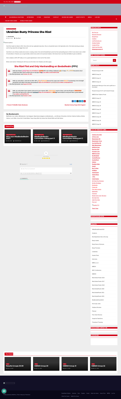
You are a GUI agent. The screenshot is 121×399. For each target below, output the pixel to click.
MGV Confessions (96, 270)
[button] (116, 19)
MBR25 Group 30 (96, 124)
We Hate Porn (95, 197)
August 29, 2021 (27, 84)
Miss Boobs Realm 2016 (98, 277)
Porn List (94, 202)
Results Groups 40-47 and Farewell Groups (103, 90)
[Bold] (21, 173)
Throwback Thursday (97, 322)
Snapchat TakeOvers (97, 318)
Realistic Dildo (96, 164)
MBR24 (90, 17)
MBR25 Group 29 (96, 116)
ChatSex (94, 38)
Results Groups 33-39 (97, 70)
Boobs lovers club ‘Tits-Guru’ (99, 195)
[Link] (37, 173)
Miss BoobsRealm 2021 (11, 28)
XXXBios (94, 170)
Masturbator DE (96, 139)
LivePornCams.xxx (96, 40)
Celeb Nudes (95, 178)
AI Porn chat (95, 136)
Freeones (94, 193)
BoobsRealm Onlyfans (16, 17)
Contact (56, 17)
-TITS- (93, 176)
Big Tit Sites (95, 168)
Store (39, 17)
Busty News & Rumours (98, 244)
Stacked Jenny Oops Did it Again (75, 105)
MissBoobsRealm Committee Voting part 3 (44, 137)
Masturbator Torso (97, 141)
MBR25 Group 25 (96, 105)
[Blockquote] (33, 173)
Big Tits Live (95, 32)
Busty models (95, 240)
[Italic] (23, 173)
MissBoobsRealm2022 (98, 300)
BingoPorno (95, 36)
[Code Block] (35, 173)
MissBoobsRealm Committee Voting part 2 (73, 137)
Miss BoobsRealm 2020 (98, 288)
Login (70, 164)
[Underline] (25, 173)
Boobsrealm (11, 36)
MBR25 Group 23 (96, 98)
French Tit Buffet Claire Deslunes (17, 105)
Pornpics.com (96, 151)
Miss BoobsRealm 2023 (98, 296)
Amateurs (94, 233)
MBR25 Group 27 (96, 113)
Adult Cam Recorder (97, 47)
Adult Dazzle (95, 172)
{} (38, 173)
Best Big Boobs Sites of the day (100, 236)
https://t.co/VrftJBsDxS (33, 70)
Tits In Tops (95, 208)
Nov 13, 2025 (10, 368)
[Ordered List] (29, 173)
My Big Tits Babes (96, 183)
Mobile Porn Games (26, 20)
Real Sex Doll (95, 149)
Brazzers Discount (96, 34)
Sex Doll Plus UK (96, 143)
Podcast (94, 311)
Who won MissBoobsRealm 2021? (17, 137)
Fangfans (47, 17)
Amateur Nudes (96, 43)
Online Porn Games (11, 20)
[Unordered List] (31, 173)
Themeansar (27, 394)
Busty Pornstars (96, 248)
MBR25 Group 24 (96, 102)
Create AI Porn (95, 45)
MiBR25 (94, 274)
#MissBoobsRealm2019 (98, 229)
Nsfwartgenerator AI (97, 49)
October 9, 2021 (27, 95)
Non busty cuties (96, 303)
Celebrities (95, 251)
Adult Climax (95, 174)
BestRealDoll (95, 155)
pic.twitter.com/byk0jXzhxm (65, 82)
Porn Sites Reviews (97, 314)
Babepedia (95, 191)
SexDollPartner (96, 157)
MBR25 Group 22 (96, 81)
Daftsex (94, 162)
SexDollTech (95, 160)
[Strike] (27, 173)
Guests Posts (80, 17)
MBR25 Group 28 (96, 120)
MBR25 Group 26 (96, 109)
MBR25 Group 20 (96, 74)
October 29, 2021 (27, 74)
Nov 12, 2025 (96, 368)
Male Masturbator (96, 145)
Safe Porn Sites (96, 200)
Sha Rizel (18, 38)
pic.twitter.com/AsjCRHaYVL (21, 94)
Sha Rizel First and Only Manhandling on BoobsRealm (42, 66)
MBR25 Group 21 (96, 78)
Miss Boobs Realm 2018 (98, 285)
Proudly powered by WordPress (10, 394)
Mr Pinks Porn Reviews (98, 181)
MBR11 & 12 (95, 262)
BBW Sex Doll (96, 153)
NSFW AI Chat (96, 147)
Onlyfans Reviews (96, 307)
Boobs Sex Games (67, 17)
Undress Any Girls (97, 134)
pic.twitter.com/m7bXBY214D (51, 72)
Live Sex (97, 17)
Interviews (30, 17)
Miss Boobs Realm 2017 (98, 281)
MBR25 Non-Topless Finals (99, 94)
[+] (40, 173)
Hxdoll (94, 166)
